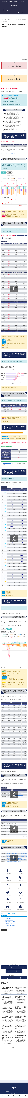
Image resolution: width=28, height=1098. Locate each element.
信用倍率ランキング (8, 923)
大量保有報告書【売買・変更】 (10, 126)
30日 (3, 172)
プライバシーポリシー (21, 1091)
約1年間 (9, 172)
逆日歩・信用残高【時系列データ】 (11, 113)
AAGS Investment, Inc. (19, 793)
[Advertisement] (14, 43)
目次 (12, 109)
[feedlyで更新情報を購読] (7, 977)
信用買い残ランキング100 (10, 921)
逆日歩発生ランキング (7, 463)
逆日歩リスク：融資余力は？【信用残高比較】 (12, 121)
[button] (18, 971)
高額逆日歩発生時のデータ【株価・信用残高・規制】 (14, 117)
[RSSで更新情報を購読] (20, 977)
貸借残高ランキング (8, 918)
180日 (9, 628)
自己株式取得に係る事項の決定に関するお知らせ (14, 858)
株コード (4, 929)
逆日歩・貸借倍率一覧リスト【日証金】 (12, 114)
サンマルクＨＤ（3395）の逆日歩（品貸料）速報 (13, 112)
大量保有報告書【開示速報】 (10, 925)
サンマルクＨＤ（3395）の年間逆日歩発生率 (12, 118)
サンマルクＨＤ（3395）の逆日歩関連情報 (12, 125)
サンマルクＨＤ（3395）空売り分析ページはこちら (11, 153)
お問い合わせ (14, 1093)
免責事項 (7, 1091)
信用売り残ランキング (9, 920)
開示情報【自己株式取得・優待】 (11, 129)
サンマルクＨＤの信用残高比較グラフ (12, 122)
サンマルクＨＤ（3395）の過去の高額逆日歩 (12, 116)
